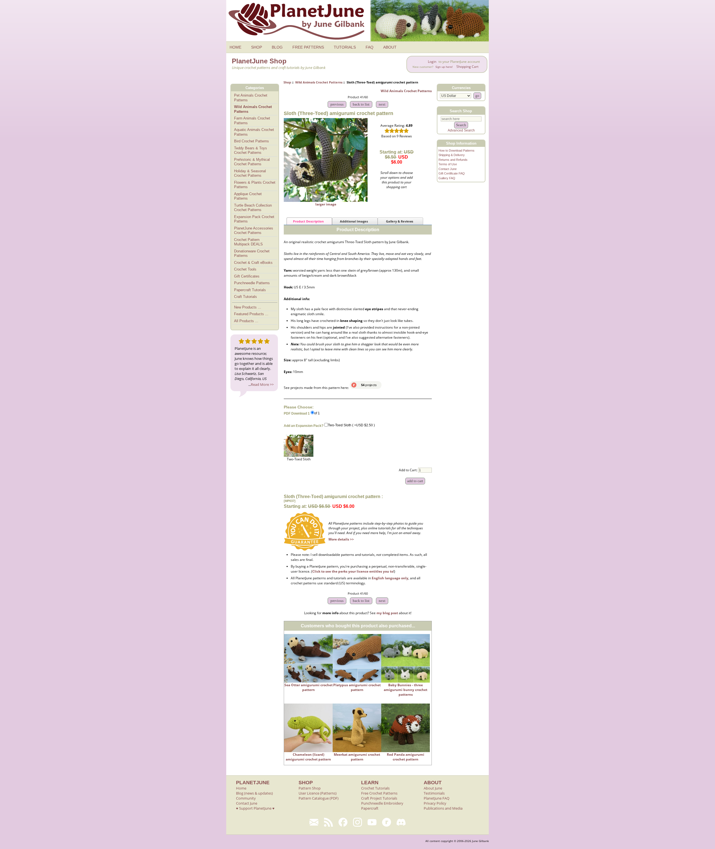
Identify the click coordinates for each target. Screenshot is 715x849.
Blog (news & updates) (254, 793)
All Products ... (246, 321)
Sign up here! (444, 67)
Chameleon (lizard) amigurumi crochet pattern (308, 757)
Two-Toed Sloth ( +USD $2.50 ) (351, 425)
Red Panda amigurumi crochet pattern (405, 757)
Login (432, 61)
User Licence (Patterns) (318, 793)
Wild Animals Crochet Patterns (318, 82)
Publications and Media (443, 808)
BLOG (277, 47)
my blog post (387, 613)
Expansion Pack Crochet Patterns (254, 219)
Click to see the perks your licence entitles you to (352, 571)
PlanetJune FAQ (436, 798)
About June (433, 788)
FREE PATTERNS (308, 47)
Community (246, 798)
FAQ (369, 47)
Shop (287, 82)
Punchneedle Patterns (252, 283)
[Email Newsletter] (313, 822)
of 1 (317, 413)
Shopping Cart (467, 66)
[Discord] (401, 822)
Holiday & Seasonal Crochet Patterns (250, 173)
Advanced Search (461, 130)
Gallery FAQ (446, 178)
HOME (235, 47)
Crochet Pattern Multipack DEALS (248, 242)
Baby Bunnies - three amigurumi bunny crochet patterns (405, 690)
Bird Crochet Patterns (251, 141)
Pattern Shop (310, 788)
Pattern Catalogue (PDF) (319, 798)
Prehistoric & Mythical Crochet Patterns (252, 161)
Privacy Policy (435, 803)
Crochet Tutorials (375, 788)
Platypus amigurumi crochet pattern (357, 687)
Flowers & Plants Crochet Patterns (254, 184)
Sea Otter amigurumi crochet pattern (308, 687)
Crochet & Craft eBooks (253, 262)
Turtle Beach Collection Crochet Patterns (253, 207)
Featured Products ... (251, 314)
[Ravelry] (386, 822)
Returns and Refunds (453, 159)
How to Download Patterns (456, 150)
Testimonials (434, 793)
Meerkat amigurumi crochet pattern (357, 757)
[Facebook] (343, 822)
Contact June (447, 169)
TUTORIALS (345, 47)
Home (241, 788)
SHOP (256, 47)
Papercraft (369, 808)
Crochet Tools (245, 269)
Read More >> (262, 384)
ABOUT (390, 47)
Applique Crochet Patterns (248, 196)
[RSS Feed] (328, 822)
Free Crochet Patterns (379, 793)
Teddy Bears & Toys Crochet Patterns (250, 150)
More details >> (341, 539)
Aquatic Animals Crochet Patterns (254, 132)
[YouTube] (372, 822)
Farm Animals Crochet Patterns (252, 120)
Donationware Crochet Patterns (252, 253)
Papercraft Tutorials (250, 290)
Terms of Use (447, 164)
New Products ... (247, 307)
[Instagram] (357, 822)
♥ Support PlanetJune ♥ (255, 808)
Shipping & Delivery (451, 155)
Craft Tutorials (245, 297)
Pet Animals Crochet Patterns (250, 97)
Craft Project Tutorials (379, 798)
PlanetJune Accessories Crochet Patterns (253, 230)
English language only (390, 578)
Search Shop (461, 111)
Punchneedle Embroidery (382, 803)
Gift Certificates (246, 276)
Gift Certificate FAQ (451, 173)
